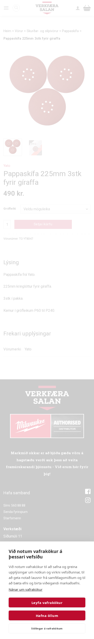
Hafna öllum (47, 615)
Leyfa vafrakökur (47, 602)
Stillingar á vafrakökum (47, 628)
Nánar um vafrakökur (25, 589)
